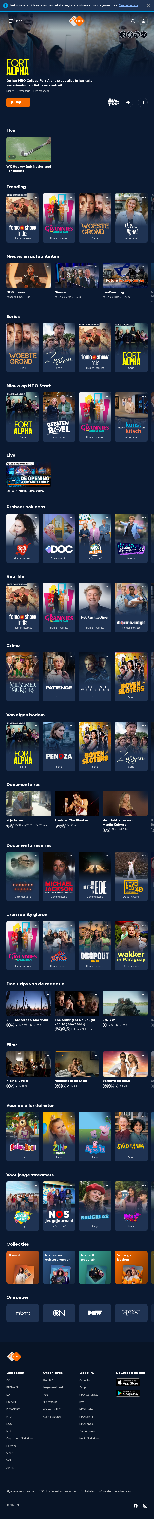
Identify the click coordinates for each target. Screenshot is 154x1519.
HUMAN (11, 1402)
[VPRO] (131, 1313)
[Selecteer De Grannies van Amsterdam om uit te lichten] (48, 115)
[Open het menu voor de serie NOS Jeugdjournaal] (71, 1185)
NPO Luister (86, 1409)
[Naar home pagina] (77, 21)
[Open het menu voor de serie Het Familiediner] (107, 586)
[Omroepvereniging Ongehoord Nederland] (59, 1313)
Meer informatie (128, 5)
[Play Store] (128, 1393)
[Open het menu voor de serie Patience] (71, 656)
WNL (9, 1460)
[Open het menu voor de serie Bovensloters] (144, 656)
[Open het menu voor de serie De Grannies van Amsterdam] (71, 197)
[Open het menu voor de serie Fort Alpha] (144, 327)
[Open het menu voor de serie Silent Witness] (107, 656)
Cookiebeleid (88, 1491)
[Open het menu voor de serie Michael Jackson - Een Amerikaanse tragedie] (71, 855)
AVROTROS (13, 1380)
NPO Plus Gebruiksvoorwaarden (58, 1491)
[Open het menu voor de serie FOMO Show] (35, 197)
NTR (8, 1431)
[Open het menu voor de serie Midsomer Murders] (35, 656)
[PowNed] (95, 1313)
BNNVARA (12, 1387)
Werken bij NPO (52, 1409)
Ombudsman (87, 1431)
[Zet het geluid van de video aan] (128, 102)
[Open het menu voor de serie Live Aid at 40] (144, 855)
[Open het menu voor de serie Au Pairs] (71, 925)
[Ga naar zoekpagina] (133, 21)
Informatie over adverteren (115, 1491)
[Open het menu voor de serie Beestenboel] (71, 396)
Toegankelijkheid (53, 1387)
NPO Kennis (86, 1416)
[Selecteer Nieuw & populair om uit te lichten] (134, 115)
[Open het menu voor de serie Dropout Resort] (107, 925)
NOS (9, 1424)
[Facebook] (135, 1506)
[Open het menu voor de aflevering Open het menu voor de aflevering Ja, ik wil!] (143, 994)
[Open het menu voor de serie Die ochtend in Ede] (107, 855)
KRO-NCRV (13, 1409)
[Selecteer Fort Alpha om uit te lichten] (19, 115)
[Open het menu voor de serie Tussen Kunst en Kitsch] (144, 396)
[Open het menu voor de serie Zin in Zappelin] (71, 1116)
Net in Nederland (89, 1438)
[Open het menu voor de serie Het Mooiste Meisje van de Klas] (35, 517)
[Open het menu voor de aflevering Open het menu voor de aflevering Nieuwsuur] (95, 266)
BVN (82, 1402)
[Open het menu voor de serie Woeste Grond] (107, 197)
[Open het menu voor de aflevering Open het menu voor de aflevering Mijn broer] (47, 795)
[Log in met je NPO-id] (143, 21)
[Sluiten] (148, 5)
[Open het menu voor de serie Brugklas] (107, 1185)
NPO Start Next (88, 1394)
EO (8, 1394)
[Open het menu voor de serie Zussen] (71, 327)
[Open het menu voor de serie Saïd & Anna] (144, 1116)
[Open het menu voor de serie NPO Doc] (71, 517)
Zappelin (84, 1380)
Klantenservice (52, 1416)
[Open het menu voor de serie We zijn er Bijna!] (144, 197)
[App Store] (128, 1382)
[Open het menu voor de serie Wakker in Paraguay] (144, 925)
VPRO (9, 1453)
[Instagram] (145, 1506)
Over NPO (49, 1380)
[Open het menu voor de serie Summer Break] (35, 1185)
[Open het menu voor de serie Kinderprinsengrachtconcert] (144, 517)
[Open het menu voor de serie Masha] (35, 1116)
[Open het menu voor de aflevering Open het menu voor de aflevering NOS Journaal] (47, 266)
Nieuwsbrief (50, 1402)
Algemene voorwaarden (20, 1491)
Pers (45, 1394)
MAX (9, 1416)
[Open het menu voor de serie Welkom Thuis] (144, 1185)
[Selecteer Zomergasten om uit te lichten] (105, 115)
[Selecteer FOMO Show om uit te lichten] (77, 115)
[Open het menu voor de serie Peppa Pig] (107, 1116)
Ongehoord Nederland (20, 1438)
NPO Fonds (86, 1424)
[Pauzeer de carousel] (143, 102)
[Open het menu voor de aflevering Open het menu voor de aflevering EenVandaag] (143, 266)
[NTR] (22, 1313)
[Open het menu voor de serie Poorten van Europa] (35, 855)
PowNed (11, 1446)
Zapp (82, 1387)
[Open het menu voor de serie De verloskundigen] (144, 586)
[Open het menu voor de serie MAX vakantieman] (107, 517)
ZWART (11, 1468)
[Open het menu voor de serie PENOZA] (71, 725)
